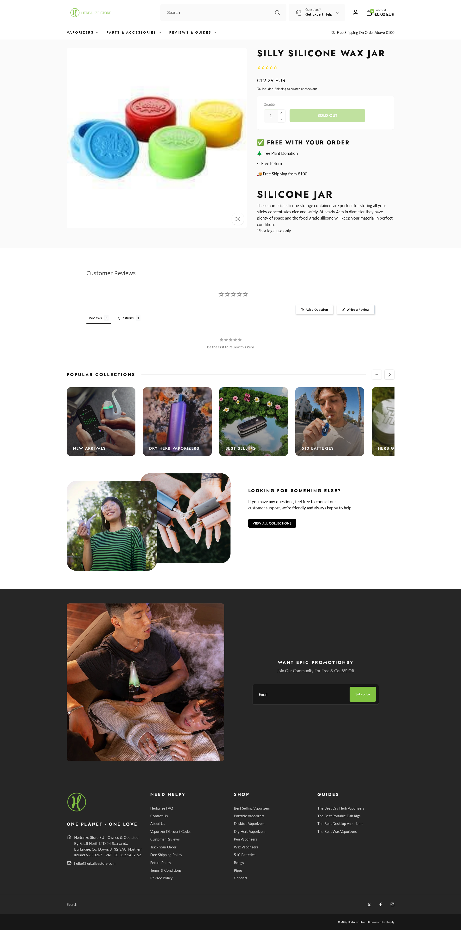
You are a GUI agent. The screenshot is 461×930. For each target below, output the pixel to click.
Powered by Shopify (382, 922)
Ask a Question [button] (317, 309)
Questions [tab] (126, 318)
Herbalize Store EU (359, 922)
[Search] (278, 13)
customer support (264, 507)
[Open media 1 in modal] (157, 138)
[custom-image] (77, 810)
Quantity (270, 104)
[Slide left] (377, 375)
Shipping (280, 89)
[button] (380, 13)
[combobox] (223, 13)
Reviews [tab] (95, 318)
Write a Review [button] (358, 309)
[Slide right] (389, 375)
